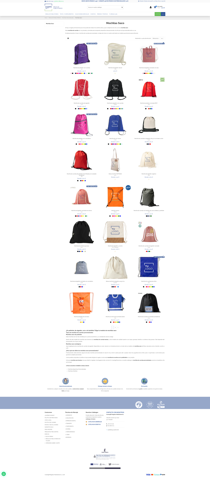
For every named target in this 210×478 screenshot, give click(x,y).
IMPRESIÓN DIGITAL (71, 420)
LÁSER (67, 434)
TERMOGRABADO (70, 431)
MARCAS (47, 434)
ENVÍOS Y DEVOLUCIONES (51, 424)
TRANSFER (69, 423)
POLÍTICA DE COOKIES (50, 422)
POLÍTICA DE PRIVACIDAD (51, 417)
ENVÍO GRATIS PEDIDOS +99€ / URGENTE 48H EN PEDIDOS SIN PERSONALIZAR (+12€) (105, 1)
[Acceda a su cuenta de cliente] (150, 7)
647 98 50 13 (59, 1)
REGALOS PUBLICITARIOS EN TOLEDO (53, 439)
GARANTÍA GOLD (49, 427)
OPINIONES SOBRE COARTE (53, 443)
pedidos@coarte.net (113, 429)
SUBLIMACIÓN (69, 418)
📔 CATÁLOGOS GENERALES (94, 421)
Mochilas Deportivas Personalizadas (77, 369)
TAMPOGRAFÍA (70, 426)
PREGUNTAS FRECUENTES (51, 431)
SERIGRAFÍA (69, 415)
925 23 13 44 (49, 1)
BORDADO (68, 437)
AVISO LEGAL (48, 420)
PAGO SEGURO (48, 429)
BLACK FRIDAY (49, 436)
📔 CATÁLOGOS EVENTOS (93, 424)
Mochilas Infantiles (72, 371)
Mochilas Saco (50, 23)
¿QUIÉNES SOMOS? (49, 415)
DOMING (68, 429)
